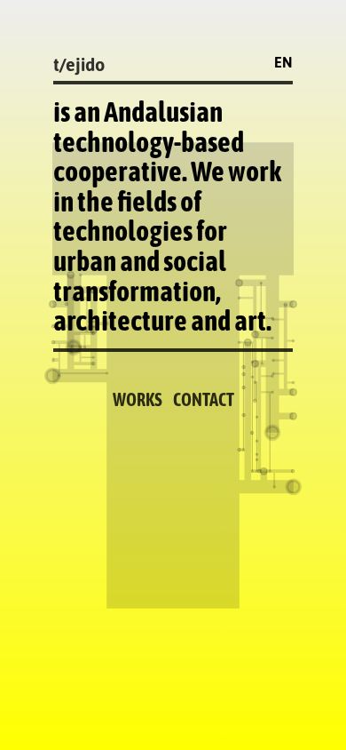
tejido (79, 64)
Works (137, 399)
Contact (203, 399)
